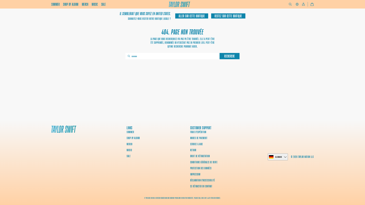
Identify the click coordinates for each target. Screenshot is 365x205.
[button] (290, 4)
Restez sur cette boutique (228, 16)
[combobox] (172, 56)
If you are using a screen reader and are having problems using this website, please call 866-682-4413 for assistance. (182, 198)
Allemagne (278, 157)
